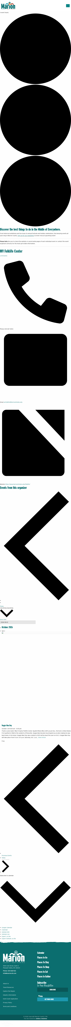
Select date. (3, 619)
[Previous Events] (36, 600)
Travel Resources (8, 987)
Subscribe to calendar (7, 875)
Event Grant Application (10, 999)
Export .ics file (6, 936)
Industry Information (9, 995)
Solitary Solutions (41, 1018)
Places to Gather (44, 976)
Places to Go (42, 957)
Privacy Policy (7, 1002)
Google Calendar (7, 927)
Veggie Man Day (7, 725)
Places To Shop (43, 967)
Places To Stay (43, 962)
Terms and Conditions (9, 1006)
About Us (6, 983)
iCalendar (5, 930)
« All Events (3, 256)
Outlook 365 (5, 932)
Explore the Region (9, 991)
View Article (42, 737)
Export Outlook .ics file (9, 938)
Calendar (40, 952)
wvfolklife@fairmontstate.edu (13, 402)
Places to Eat (42, 971)
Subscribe (53, 990)
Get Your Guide (49, 999)
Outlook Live (6, 934)
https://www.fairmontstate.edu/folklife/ (17, 484)
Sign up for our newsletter (26, 235)
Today (2, 606)
